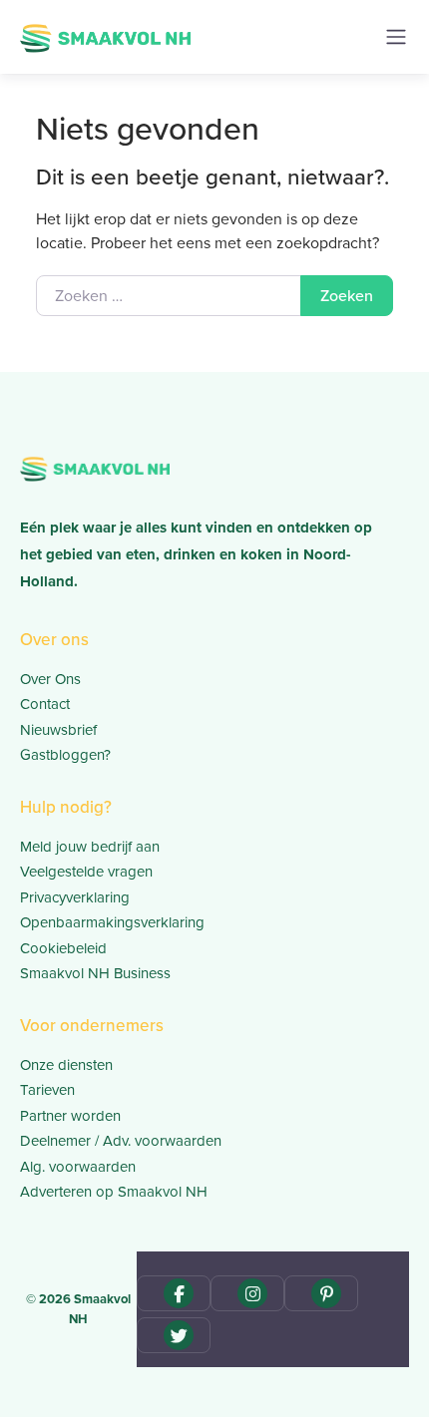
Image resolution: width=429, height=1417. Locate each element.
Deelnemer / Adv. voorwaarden (120, 1141)
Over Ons (50, 679)
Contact (45, 704)
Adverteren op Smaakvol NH (114, 1192)
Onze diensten (66, 1065)
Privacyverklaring (75, 897)
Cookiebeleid (63, 948)
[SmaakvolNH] (105, 36)
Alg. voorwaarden (78, 1167)
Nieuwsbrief (58, 730)
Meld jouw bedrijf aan (90, 847)
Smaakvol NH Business (95, 973)
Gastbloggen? (65, 755)
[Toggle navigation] (396, 37)
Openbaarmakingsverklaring (112, 922)
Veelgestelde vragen (86, 872)
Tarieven (47, 1090)
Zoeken (346, 295)
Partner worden (70, 1116)
